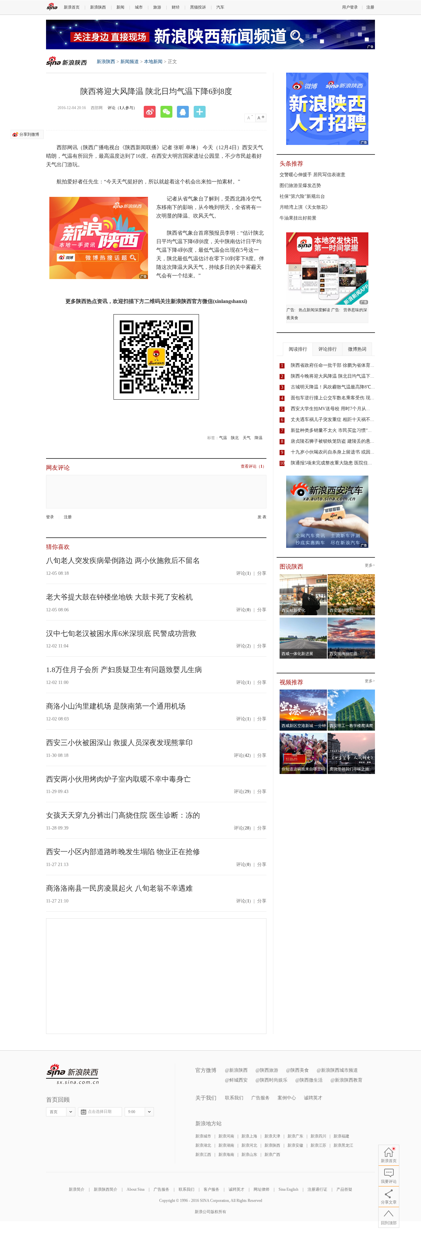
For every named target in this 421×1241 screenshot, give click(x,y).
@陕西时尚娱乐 (271, 1080)
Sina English (288, 1189)
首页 (54, 1112)
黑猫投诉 (198, 7)
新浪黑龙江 (343, 1145)
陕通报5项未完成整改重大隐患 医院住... (331, 462)
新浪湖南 (226, 1145)
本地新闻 (153, 61)
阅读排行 (298, 349)
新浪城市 (203, 1136)
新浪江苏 (318, 1145)
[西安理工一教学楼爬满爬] (351, 691)
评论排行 (327, 349)
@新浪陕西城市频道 (337, 1070)
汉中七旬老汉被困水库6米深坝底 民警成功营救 (121, 633)
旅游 (157, 7)
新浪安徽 (295, 1145)
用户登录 (350, 7)
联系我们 (234, 1097)
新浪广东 (295, 1136)
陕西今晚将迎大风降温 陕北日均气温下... (332, 376)
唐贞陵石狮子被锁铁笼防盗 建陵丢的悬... (332, 441)
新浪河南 (226, 1136)
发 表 (262, 517)
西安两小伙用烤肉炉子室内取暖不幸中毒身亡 (118, 779)
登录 (50, 517)
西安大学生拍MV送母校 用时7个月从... (330, 408)
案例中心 (287, 1097)
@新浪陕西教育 (346, 1080)
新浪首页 (72, 7)
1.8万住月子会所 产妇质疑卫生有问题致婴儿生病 (124, 670)
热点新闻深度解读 (314, 310)
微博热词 (357, 349)
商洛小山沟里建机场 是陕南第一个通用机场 (116, 706)
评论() (243, 573)
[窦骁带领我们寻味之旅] (351, 735)
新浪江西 (203, 1154)
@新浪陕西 (236, 1070)
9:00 (131, 1112)
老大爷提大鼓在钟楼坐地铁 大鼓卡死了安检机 (119, 597)
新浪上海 (249, 1136)
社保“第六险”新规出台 (302, 196)
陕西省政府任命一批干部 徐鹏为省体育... (332, 365)
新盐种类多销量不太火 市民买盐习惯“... (331, 430)
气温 (223, 437)
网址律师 (261, 1189)
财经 (176, 7)
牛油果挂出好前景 (298, 218)
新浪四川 (318, 1136)
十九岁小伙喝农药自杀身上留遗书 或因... (332, 452)
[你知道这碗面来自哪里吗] (303, 735)
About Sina (135, 1189)
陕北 (235, 437)
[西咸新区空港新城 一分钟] (303, 691)
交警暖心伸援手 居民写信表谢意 (312, 174)
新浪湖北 (203, 1145)
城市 (139, 7)
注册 (370, 7)
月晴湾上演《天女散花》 (305, 207)
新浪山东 (249, 1154)
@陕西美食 (297, 1070)
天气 (247, 437)
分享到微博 (29, 134)
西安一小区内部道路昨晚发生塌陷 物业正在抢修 (123, 852)
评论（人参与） (122, 107)
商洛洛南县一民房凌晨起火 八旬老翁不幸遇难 (119, 888)
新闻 (120, 7)
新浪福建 (341, 1136)
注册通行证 (317, 1189)
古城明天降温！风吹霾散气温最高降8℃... (333, 387)
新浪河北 (249, 1145)
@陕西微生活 (309, 1080)
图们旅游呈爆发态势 (300, 185)
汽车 (220, 7)
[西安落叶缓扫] (351, 576)
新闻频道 (129, 61)
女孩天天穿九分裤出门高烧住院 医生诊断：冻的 (123, 815)
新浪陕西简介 (105, 1189)
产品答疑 (344, 1189)
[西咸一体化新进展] (303, 619)
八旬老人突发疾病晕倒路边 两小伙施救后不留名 (123, 560)
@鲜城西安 (236, 1080)
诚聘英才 (313, 1097)
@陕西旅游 (267, 1070)
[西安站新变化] (303, 576)
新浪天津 (272, 1136)
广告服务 (260, 1097)
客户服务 (211, 1189)
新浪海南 (226, 1154)
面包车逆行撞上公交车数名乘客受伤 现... (332, 397)
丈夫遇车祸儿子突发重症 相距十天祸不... (332, 419)
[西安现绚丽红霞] (351, 619)
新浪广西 (272, 1154)
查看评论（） (253, 466)
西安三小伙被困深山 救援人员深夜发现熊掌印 (119, 742)
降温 (258, 437)
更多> (370, 565)
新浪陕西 (98, 7)
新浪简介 (77, 1189)
